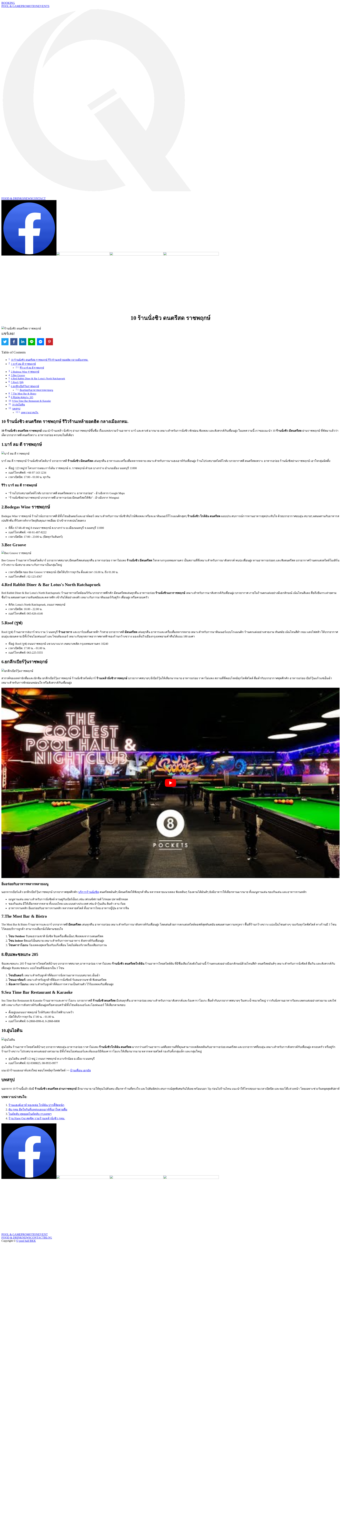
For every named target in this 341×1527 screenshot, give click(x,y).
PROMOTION (29, 6)
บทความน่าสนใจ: (30, 412)
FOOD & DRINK (11, 1237)
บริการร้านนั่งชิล (88, 891)
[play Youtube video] (170, 783)
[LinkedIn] (22, 341)
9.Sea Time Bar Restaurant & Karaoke (31, 400)
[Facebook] (13, 341)
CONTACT (39, 198)
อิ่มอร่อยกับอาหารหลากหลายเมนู (36, 390)
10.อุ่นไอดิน (18, 404)
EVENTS (43, 6)
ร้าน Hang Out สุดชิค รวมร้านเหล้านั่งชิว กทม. (37, 1118)
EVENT (43, 1234)
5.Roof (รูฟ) (17, 382)
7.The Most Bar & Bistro (23, 393)
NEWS (28, 198)
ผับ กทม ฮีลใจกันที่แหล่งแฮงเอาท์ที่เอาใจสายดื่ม (38, 1109)
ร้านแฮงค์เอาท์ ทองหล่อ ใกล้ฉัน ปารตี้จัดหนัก (36, 1105)
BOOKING (8, 2)
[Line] (31, 341)
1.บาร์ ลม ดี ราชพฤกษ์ (23, 364)
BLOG (48, 1237)
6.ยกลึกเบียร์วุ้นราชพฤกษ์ (25, 386)
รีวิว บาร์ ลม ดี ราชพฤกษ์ (32, 367)
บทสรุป (16, 408)
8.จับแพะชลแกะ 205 (22, 397)
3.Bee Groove (18, 375)
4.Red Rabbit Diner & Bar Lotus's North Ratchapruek (38, 378)
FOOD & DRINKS (12, 198)
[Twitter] (5, 341)
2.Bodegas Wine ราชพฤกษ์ (25, 371)
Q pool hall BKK (26, 1240)
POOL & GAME (11, 6)
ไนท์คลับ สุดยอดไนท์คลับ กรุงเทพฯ (30, 1113)
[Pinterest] (49, 341)
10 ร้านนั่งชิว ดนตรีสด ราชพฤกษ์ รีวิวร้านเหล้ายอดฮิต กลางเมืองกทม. (49, 359)
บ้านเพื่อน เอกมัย (80, 1070)
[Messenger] (40, 341)
